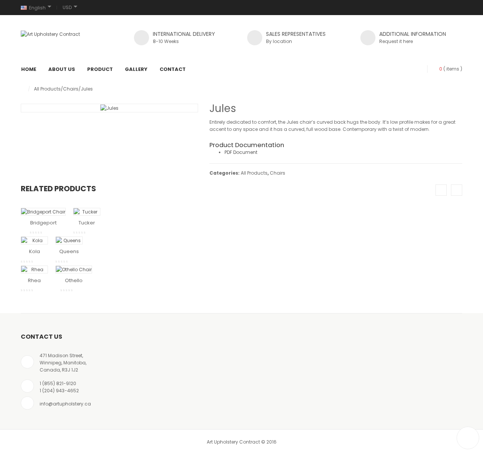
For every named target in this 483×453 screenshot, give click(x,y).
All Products (47, 89)
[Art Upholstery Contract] (50, 34)
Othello (74, 280)
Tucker (86, 222)
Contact (173, 69)
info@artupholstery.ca (65, 404)
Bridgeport (43, 222)
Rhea (34, 280)
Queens (69, 251)
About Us (61, 69)
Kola (34, 251)
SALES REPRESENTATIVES (296, 34)
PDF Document (241, 152)
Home (28, 69)
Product (100, 69)
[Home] (22, 88)
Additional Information (412, 34)
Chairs (70, 89)
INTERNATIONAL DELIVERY (184, 34)
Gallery (136, 69)
